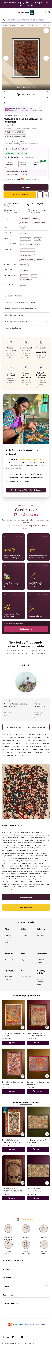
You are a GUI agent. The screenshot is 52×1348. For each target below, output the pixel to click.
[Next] (46, 58)
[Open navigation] (6, 12)
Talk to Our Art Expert (20, 195)
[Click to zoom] (46, 30)
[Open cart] (49, 12)
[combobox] (26, 20)
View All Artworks (14, 727)
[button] (26, 109)
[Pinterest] (17, 1337)
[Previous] (6, 58)
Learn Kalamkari (26, 907)
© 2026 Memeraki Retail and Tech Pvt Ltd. (18, 1343)
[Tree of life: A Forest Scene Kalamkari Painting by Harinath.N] (38, 1170)
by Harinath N (9, 125)
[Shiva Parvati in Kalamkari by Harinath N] (13, 1015)
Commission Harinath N (38, 727)
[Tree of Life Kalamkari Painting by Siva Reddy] (13, 1122)
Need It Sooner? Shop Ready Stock (26, 490)
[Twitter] (13, 1337)
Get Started (24, 629)
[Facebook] (3, 1337)
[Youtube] (22, 1337)
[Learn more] (20, 103)
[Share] (46, 194)
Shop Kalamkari (26, 897)
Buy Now (26, 187)
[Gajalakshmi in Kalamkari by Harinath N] (38, 1064)
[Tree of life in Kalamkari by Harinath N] (13, 1064)
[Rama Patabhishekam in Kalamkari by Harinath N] (38, 1015)
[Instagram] (8, 1337)
